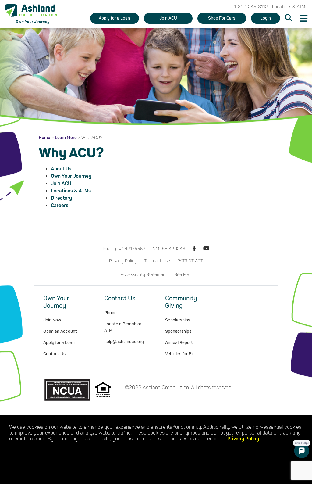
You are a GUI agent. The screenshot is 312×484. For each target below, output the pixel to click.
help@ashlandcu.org (124, 341)
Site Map (183, 274)
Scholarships (177, 320)
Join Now (52, 320)
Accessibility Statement (144, 274)
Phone (110, 312)
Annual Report (179, 342)
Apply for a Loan (114, 18)
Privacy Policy (123, 261)
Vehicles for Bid (180, 354)
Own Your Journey (71, 176)
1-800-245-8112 (251, 7)
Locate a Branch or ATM (122, 327)
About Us (61, 169)
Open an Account (60, 331)
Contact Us (54, 354)
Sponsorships (178, 331)
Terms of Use (157, 261)
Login (265, 18)
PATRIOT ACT (190, 261)
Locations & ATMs (289, 7)
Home (44, 137)
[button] (288, 18)
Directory (61, 198)
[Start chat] (301, 449)
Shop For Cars (221, 18)
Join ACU (168, 18)
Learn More (66, 137)
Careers (59, 206)
